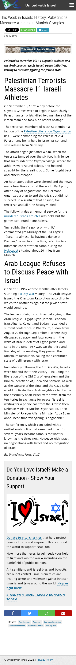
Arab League (24, 622)
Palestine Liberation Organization (47, 131)
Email (44, 29)
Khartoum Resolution (52, 622)
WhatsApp (29, 29)
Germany (37, 622)
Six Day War (26, 294)
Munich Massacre (17, 625)
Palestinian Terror (35, 625)
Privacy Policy (45, 659)
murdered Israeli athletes (22, 216)
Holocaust (11, 250)
